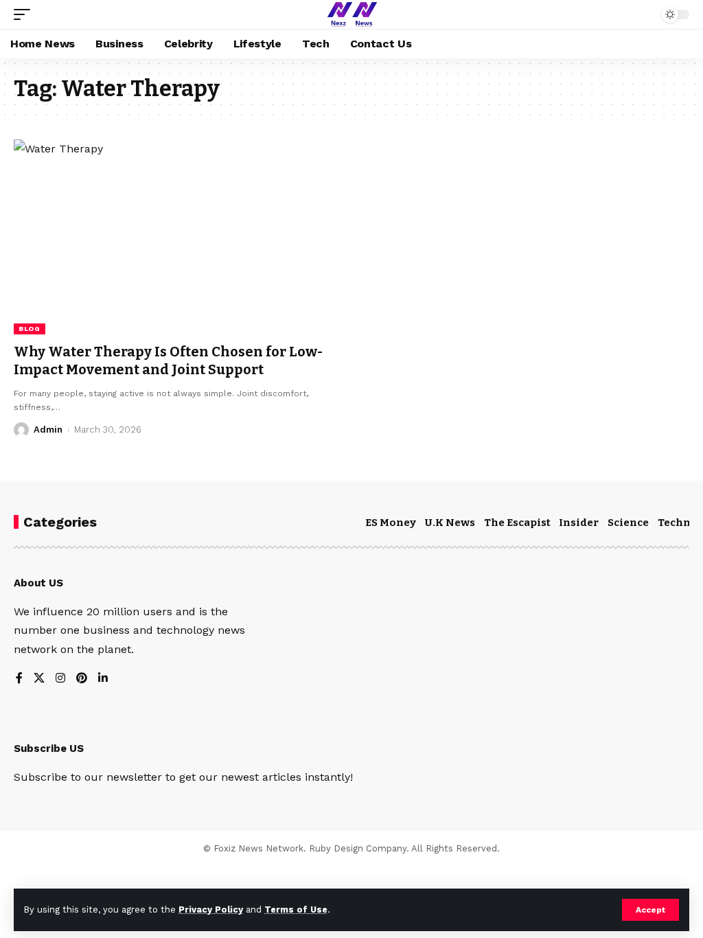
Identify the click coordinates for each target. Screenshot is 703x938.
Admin (48, 429)
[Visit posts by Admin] (21, 429)
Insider (579, 522)
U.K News (450, 522)
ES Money (390, 522)
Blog (30, 328)
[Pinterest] (81, 679)
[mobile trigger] (25, 14)
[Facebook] (19, 679)
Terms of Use (295, 909)
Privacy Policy (210, 909)
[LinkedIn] (103, 679)
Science (628, 522)
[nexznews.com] (351, 14)
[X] (39, 679)
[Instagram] (60, 679)
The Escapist (517, 522)
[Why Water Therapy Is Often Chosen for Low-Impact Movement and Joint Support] (176, 236)
